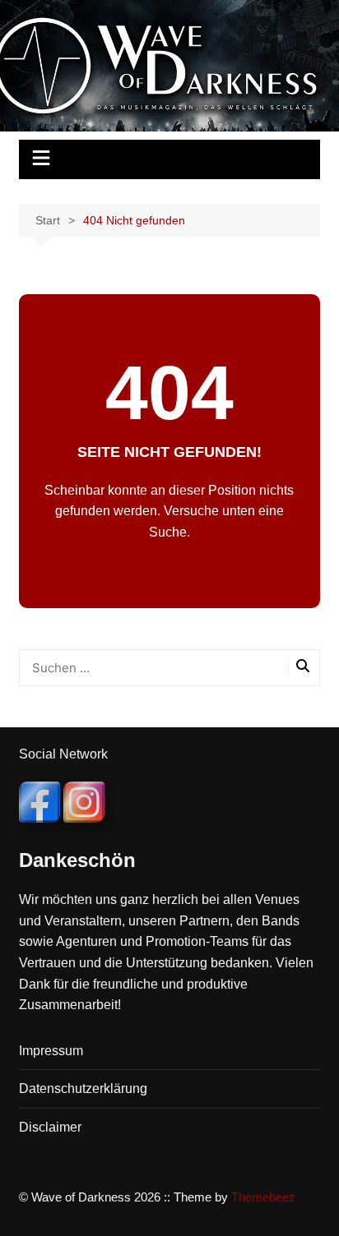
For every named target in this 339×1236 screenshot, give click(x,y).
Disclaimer (50, 1127)
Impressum (51, 1051)
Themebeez (263, 1197)
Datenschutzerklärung (83, 1088)
